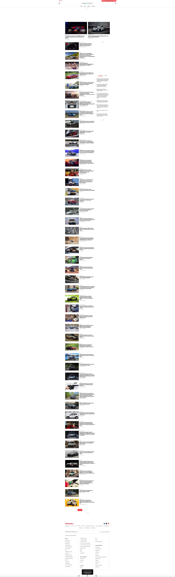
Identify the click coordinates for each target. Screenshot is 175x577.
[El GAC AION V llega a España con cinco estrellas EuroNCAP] (72, 279)
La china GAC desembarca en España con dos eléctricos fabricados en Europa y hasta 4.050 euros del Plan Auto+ (86, 103)
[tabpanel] (103, 97)
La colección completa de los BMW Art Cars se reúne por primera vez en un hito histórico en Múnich (75, 37)
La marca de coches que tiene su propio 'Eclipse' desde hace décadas (86, 258)
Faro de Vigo (67, 561)
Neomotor (96, 560)
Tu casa (96, 563)
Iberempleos (97, 555)
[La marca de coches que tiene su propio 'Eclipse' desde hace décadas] (72, 260)
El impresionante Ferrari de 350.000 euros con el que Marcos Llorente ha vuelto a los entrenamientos (86, 171)
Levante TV (82, 560)
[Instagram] (108, 523)
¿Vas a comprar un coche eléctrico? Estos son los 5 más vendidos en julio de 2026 (86, 442)
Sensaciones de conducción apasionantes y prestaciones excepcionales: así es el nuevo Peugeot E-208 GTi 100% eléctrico (86, 162)
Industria (89, 6)
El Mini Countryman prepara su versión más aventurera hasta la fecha (86, 268)
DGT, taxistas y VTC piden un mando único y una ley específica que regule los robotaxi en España (86, 141)
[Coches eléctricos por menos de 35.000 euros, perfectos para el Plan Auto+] (72, 386)
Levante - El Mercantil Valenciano (85, 546)
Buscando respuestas (98, 565)
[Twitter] (106, 523)
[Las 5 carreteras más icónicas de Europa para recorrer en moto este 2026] (72, 357)
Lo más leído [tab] (100, 75)
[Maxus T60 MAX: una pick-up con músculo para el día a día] (72, 405)
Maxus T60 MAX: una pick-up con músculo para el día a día (86, 404)
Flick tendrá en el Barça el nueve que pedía (102, 110)
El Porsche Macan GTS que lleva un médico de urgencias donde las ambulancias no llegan (86, 83)
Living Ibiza (97, 566)
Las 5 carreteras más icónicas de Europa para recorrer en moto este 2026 (86, 355)
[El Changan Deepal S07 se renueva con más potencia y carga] (72, 367)
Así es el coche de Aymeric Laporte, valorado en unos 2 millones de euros (86, 452)
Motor (80, 392)
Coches (81, 6)
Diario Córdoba (67, 541)
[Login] (115, 3)
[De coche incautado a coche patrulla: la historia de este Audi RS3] (72, 192)
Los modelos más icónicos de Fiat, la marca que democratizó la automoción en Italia (86, 209)
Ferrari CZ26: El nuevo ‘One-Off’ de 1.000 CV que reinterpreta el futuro (86, 122)
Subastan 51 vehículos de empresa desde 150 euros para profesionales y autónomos (87, 413)
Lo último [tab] (105, 75)
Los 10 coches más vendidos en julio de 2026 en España (86, 491)
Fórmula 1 (96, 553)
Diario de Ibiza (67, 543)
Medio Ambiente (97, 558)
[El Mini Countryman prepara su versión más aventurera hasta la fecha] (72, 269)
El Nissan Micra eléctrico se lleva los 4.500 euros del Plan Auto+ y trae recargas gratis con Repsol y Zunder (86, 113)
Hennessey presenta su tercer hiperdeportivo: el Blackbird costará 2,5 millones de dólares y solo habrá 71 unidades (87, 434)
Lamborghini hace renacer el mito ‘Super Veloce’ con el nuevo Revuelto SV (86, 132)
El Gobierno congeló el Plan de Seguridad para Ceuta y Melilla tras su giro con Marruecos (102, 90)
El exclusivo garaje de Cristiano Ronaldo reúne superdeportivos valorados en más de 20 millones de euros (87, 424)
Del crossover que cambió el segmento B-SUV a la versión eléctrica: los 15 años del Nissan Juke (86, 298)
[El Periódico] (69, 523)
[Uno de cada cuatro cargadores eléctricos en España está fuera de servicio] (72, 308)
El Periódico (67, 553)
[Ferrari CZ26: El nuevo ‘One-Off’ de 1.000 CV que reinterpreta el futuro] (72, 124)
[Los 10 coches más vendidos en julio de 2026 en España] (72, 493)
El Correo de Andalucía (68, 546)
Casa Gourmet (97, 547)
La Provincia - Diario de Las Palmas (85, 544)
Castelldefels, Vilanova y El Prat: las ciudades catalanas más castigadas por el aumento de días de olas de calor (103, 101)
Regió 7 (81, 549)
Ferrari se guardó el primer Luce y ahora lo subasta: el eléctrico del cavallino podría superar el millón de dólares (87, 463)
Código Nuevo (97, 550)
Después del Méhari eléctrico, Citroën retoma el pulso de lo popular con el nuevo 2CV (85, 44)
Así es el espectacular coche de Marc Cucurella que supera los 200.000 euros (86, 316)
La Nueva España (67, 566)
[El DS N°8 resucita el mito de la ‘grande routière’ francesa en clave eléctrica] (72, 337)
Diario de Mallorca (68, 545)
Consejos (93, 6)
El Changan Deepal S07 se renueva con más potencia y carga (86, 365)
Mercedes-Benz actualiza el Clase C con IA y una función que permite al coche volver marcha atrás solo (86, 151)
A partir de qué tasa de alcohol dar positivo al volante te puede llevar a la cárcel (86, 248)
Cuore (81, 567)
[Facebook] (104, 523)
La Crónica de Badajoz (68, 564)
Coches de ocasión (98, 548)
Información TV (82, 558)
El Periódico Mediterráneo (69, 558)
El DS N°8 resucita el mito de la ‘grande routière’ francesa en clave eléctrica (86, 336)
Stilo (96, 538)
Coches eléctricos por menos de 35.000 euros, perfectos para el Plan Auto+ (86, 384)
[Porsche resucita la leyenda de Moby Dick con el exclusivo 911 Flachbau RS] (99, 28)
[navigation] (87, 576)
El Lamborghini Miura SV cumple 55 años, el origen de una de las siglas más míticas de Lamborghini (86, 287)
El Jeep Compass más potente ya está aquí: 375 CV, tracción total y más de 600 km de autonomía (86, 238)
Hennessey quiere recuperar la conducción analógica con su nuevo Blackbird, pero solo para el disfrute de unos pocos (87, 375)
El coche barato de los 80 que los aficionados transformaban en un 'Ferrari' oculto (86, 73)
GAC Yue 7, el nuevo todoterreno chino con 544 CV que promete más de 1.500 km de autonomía (87, 219)
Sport (81, 551)
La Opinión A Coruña (83, 538)
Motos (85, 6)
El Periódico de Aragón (68, 551)
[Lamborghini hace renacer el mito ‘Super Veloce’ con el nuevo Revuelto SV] (72, 133)
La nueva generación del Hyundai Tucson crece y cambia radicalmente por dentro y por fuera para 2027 (86, 94)
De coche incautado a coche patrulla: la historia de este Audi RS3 (87, 190)
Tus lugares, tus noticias (87, 570)
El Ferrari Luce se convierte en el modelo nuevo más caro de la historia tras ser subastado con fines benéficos (86, 181)
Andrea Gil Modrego (82, 96)
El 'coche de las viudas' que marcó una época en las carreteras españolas (86, 200)
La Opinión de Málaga (83, 539)
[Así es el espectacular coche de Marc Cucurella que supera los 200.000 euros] (72, 318)
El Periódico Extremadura (69, 556)
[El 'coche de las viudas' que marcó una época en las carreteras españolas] (72, 201)
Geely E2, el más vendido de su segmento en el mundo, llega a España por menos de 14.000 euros (86, 472)
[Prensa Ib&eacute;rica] (106, 531)
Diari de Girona (67, 540)
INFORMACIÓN (67, 563)
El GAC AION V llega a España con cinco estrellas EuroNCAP (86, 277)
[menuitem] (79, 576)
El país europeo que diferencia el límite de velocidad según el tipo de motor (86, 229)
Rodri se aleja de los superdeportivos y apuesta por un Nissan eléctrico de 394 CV (86, 64)
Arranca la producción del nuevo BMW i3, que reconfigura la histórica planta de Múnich (86, 326)
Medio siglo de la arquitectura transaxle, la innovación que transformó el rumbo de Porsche (86, 345)
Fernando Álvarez (91, 38)
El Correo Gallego (67, 548)
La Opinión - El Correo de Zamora (85, 543)
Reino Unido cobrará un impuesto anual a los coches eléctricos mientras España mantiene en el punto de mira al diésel (86, 482)
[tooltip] (87, 572)
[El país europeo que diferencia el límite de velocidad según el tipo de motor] (72, 231)
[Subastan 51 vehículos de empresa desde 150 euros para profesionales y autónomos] (72, 415)
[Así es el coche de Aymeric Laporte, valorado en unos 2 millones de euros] (72, 454)
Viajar (96, 539)
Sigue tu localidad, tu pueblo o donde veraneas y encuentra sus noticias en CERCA (87, 573)
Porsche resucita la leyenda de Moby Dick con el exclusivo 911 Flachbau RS (98, 36)
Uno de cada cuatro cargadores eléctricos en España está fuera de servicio (86, 306)
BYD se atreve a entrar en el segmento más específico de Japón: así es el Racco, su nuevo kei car (86, 502)
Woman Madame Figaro (98, 541)
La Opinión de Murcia (83, 541)
